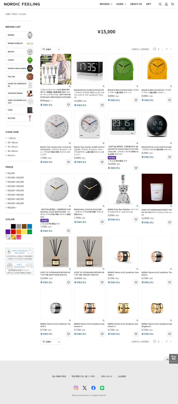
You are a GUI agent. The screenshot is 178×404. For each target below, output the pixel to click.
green (29, 231)
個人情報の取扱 (59, 376)
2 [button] (158, 49)
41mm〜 (12, 155)
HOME (8, 14)
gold (13, 237)
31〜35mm (13, 146)
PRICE (14, 14)
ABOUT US (136, 4)
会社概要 (122, 376)
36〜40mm (13, 151)
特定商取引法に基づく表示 (83, 376)
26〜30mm (13, 142)
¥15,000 (11, 173)
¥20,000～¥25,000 (16, 181)
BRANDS (105, 4)
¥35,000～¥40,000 (16, 194)
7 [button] (166, 49)
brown (24, 226)
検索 (160, 4)
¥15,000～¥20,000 (16, 177)
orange (18, 231)
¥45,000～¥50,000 (16, 203)
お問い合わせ (106, 376)
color (18, 237)
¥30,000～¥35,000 (16, 190)
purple (8, 231)
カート (172, 4)
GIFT (148, 4)
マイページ (166, 4)
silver (8, 237)
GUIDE (119, 4)
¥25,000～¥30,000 (16, 186)
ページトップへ (168, 358)
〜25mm (12, 138)
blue (29, 226)
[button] (170, 49)
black (13, 226)
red (13, 231)
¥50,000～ (12, 207)
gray (18, 226)
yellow (24, 231)
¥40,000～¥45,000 (16, 199)
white (8, 226)
